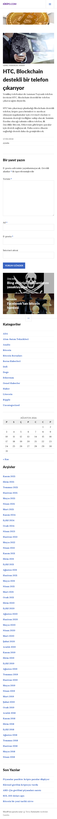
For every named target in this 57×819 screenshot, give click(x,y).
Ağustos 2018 (10, 735)
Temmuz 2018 (10, 740)
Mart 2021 (8, 591)
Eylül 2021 (8, 564)
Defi (5, 366)
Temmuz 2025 (10, 487)
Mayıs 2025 (9, 498)
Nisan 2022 (9, 547)
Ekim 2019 (8, 658)
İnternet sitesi (10, 250)
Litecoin (7, 394)
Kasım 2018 (9, 718)
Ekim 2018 (8, 724)
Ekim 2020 (9, 602)
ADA (5, 333)
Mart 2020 (8, 636)
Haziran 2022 (10, 536)
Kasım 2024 (9, 514)
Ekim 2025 (8, 481)
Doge (6, 372)
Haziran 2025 (10, 492)
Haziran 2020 (10, 619)
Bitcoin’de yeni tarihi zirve (18, 801)
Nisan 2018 (9, 757)
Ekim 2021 (8, 558)
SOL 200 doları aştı (13, 795)
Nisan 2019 (9, 691)
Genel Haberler (10, 65)
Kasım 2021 (9, 553)
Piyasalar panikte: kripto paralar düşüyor (26, 779)
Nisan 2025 (9, 503)
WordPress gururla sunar (13, 812)
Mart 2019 (8, 696)
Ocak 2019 (8, 707)
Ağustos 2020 (10, 613)
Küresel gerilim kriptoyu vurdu (20, 784)
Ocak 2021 (8, 597)
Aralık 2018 (9, 713)
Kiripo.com (9, 4)
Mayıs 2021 (9, 580)
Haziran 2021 (10, 575)
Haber (22, 65)
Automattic (35, 812)
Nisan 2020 (9, 630)
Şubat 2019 (9, 702)
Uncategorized (11, 405)
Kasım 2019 (9, 652)
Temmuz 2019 (10, 674)
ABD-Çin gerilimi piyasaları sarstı (22, 790)
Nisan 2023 (9, 531)
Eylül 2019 (8, 663)
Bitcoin (7, 350)
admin (6, 143)
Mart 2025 (8, 509)
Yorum (7, 178)
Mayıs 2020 (9, 625)
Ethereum (8, 377)
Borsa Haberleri (12, 361)
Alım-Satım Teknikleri (16, 339)
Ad (5, 222)
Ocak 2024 (8, 525)
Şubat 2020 (9, 641)
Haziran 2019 (10, 680)
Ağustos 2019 (10, 669)
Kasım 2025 (9, 476)
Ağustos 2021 (10, 569)
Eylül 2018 (8, 729)
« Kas (6, 459)
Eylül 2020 (9, 608)
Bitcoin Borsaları (12, 355)
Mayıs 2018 (9, 751)
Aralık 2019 (9, 647)
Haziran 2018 (10, 746)
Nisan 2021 (9, 586)
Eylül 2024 (8, 520)
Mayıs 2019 (9, 685)
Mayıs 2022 (9, 542)
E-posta (8, 236)
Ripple (6, 399)
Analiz (6, 344)
